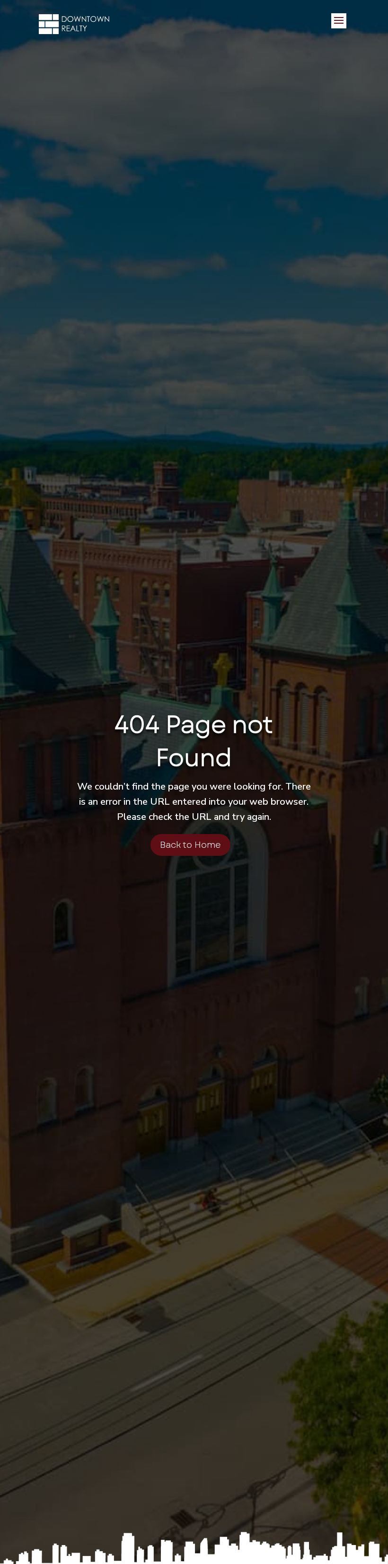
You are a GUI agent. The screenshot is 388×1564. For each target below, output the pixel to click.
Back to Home (190, 845)
